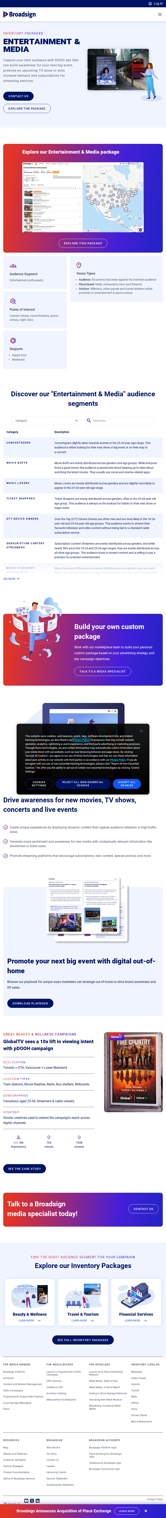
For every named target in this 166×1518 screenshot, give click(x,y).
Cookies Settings (39, 784)
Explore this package (83, 243)
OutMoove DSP (55, 1387)
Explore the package (27, 108)
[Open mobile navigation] (160, 14)
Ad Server (8, 1378)
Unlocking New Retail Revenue (105, 1399)
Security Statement (57, 1478)
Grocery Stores (139, 1415)
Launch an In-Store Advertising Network (106, 1373)
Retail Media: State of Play (103, 1381)
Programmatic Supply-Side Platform (23, 1396)
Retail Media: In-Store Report (104, 1387)
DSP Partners (54, 1381)
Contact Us (53, 1460)
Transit (135, 1390)
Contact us (18, 96)
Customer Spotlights (14, 1460)
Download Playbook (30, 1003)
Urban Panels (138, 1378)
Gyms (134, 1409)
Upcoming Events (56, 1472)
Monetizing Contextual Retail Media (105, 1407)
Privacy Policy (155, 1499)
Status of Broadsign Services (19, 1478)
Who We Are (53, 1447)
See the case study (24, 1168)
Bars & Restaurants (141, 1421)
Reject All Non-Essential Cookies (83, 784)
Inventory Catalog (56, 1393)
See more (9, 578)
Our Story (52, 1453)
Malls (134, 1396)
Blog (5, 1447)
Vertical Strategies (13, 1466)
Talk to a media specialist (103, 671)
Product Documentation (16, 1472)
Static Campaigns (13, 1390)
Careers (51, 1466)
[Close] (141, 730)
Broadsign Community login (104, 1469)
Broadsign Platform (14, 1371)
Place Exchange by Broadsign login (105, 1455)
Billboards (136, 1371)
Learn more (127, 1511)
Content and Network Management (22, 1384)
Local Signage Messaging (17, 1403)
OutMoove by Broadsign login (105, 1463)
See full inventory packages (83, 1340)
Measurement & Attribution (61, 1399)
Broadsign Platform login (103, 1447)
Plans (6, 1409)
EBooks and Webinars (15, 1453)
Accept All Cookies (127, 784)
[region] (83, 759)
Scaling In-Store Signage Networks (108, 1393)
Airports (135, 1384)
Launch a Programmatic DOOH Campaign (64, 1373)
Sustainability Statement (60, 1485)
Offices (135, 1403)
